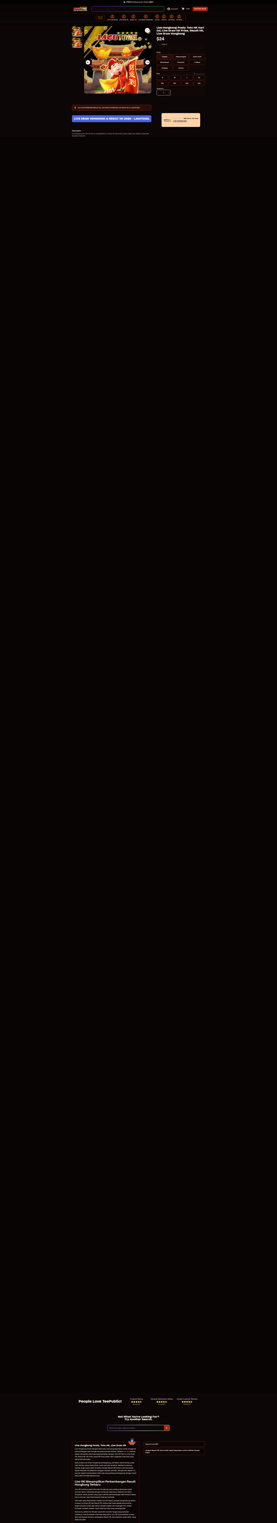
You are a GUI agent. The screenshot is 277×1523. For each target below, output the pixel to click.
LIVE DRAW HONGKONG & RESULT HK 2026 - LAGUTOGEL (112, 118)
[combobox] (125, 8)
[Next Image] (147, 62)
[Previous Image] (88, 62)
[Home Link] (80, 9)
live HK (126, 1451)
